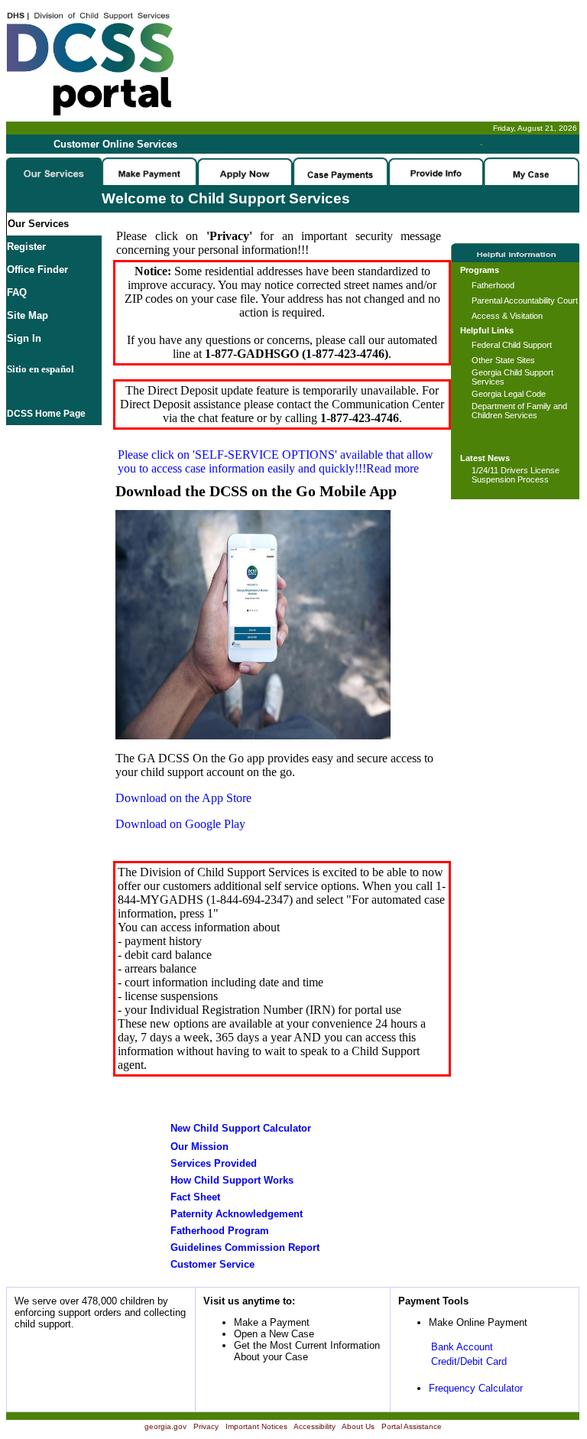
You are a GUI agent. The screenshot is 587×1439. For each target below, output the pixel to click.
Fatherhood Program (219, 1230)
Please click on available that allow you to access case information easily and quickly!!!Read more (275, 461)
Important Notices (256, 1426)
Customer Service (212, 1264)
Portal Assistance (411, 1426)
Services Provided (213, 1163)
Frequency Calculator (476, 1388)
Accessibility (315, 1426)
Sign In (24, 338)
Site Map (27, 315)
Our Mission (199, 1146)
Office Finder (37, 269)
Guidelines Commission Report (244, 1247)
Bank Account (462, 1347)
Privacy (206, 1426)
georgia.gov (165, 1426)
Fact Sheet (195, 1197)
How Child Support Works (232, 1180)
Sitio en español (40, 369)
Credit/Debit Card (469, 1361)
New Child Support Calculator (240, 1128)
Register (26, 246)
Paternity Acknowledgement (236, 1214)
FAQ (17, 292)
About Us (358, 1426)
